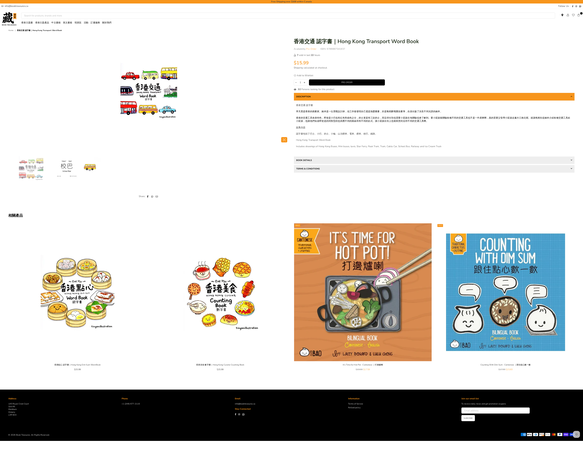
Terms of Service (355, 403)
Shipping (298, 67)
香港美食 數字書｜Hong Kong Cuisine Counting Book (220, 364)
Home (10, 30)
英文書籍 (67, 22)
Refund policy (354, 407)
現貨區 (78, 22)
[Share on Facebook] (148, 196)
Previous (11, 91)
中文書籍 (56, 22)
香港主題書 (27, 22)
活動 (86, 22)
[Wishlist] (573, 15)
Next (286, 91)
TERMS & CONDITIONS (308, 168)
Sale (297, 225)
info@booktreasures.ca (16, 6)
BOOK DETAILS (304, 160)
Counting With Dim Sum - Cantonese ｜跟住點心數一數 (506, 364)
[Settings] (568, 15)
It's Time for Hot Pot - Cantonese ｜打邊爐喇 (363, 364)
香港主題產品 (42, 22)
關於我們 (106, 22)
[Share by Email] (157, 196)
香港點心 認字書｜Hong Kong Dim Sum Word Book (77, 364)
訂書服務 (95, 22)
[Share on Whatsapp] (152, 196)
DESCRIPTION (303, 96)
